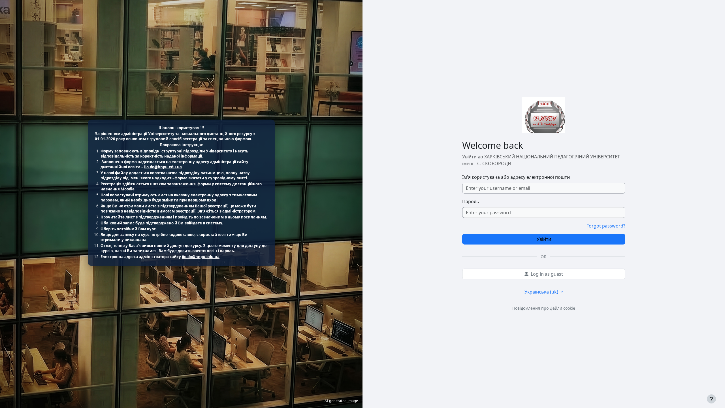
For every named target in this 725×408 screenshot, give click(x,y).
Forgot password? (606, 226)
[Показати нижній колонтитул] (711, 398)
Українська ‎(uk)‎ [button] (541, 292)
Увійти (544, 239)
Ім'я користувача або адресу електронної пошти (516, 177)
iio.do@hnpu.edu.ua (163, 166)
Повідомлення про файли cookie (543, 308)
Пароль (470, 201)
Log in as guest (547, 274)
